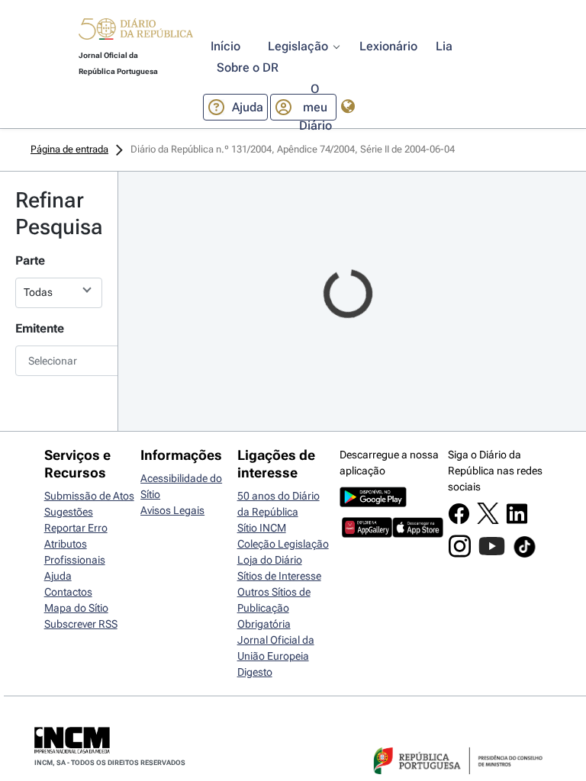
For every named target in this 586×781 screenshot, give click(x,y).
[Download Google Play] (373, 503)
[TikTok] (524, 555)
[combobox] (58, 361)
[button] (136, 31)
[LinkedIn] (517, 521)
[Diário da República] (136, 32)
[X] (488, 520)
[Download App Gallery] (367, 534)
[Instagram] (460, 554)
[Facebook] (459, 521)
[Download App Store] (417, 534)
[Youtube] (491, 554)
